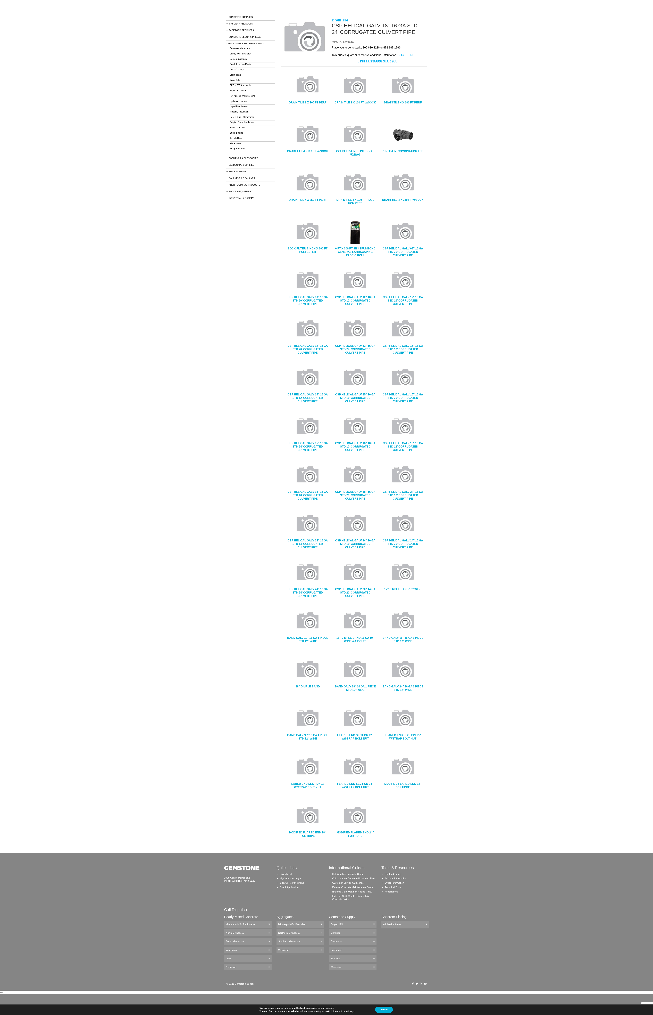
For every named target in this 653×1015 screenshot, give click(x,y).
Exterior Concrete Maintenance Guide (352, 887)
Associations (391, 891)
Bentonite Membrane (240, 48)
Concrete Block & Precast (246, 37)
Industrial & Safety (241, 198)
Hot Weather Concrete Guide (348, 874)
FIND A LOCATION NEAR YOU (377, 61)
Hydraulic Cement (238, 101)
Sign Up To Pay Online (292, 882)
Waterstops (235, 143)
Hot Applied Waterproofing (242, 96)
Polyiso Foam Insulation (242, 122)
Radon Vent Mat (238, 127)
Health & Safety (393, 874)
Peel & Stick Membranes (242, 117)
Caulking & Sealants (242, 178)
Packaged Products (241, 30)
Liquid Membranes (239, 106)
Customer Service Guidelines (348, 882)
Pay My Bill (286, 874)
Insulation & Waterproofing (246, 43)
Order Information (394, 882)
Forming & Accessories (243, 158)
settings (350, 1011)
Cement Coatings (238, 59)
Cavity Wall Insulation (240, 53)
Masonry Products (241, 23)
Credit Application (289, 887)
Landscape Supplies (241, 165)
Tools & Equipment (241, 191)
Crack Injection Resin (240, 64)
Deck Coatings (237, 69)
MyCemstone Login (290, 878)
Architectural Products (244, 185)
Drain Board (235, 75)
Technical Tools (393, 887)
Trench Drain (236, 138)
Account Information (395, 878)
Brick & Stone (237, 171)
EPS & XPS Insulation (241, 85)
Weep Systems (237, 148)
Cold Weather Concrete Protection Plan (353, 878)
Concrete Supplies (241, 17)
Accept (384, 1009)
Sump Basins (236, 133)
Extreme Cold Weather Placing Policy (352, 891)
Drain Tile (235, 80)
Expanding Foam (238, 90)
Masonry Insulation (239, 111)
